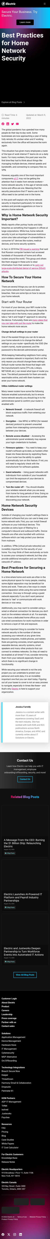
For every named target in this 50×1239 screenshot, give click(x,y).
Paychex (6, 1117)
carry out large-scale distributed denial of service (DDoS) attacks (24, 268)
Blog (4, 1136)
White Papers (8, 1143)
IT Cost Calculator (10, 1147)
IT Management (9, 1049)
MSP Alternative (9, 1057)
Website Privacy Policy (38, 1217)
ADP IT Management (11, 1102)
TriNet (4, 1105)
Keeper (5, 1075)
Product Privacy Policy (10, 1219)
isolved (5, 1109)
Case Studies (8, 1140)
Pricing (5, 1132)
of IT (16, 178)
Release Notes (8, 1162)
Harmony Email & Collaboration (16, 1083)
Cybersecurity (8, 1053)
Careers (5, 1010)
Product (5, 1006)
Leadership (7, 1014)
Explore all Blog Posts (12, 102)
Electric (15, 689)
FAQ (3, 1128)
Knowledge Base (9, 1158)
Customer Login (9, 998)
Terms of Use (22, 1217)
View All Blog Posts (25, 975)
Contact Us (25, 779)
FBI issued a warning (29, 249)
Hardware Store (9, 1045)
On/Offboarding (9, 1060)
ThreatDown (7, 1079)
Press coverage (9, 1018)
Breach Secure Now (11, 1071)
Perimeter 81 (7, 1091)
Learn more (25, 22)
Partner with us (9, 1022)
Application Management (13, 1037)
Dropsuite (6, 1087)
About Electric (8, 1002)
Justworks (6, 1113)
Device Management (11, 1041)
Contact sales (8, 1026)
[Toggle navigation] (44, 3)
